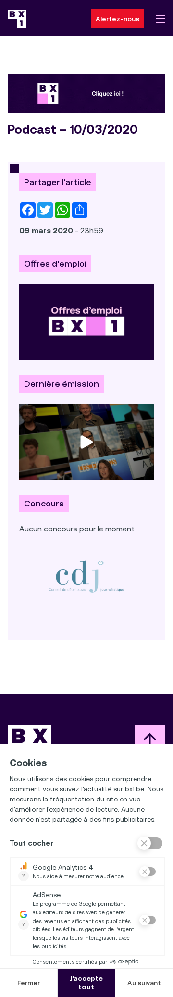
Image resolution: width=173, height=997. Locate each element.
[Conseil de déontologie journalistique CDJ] (86, 576)
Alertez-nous (117, 19)
